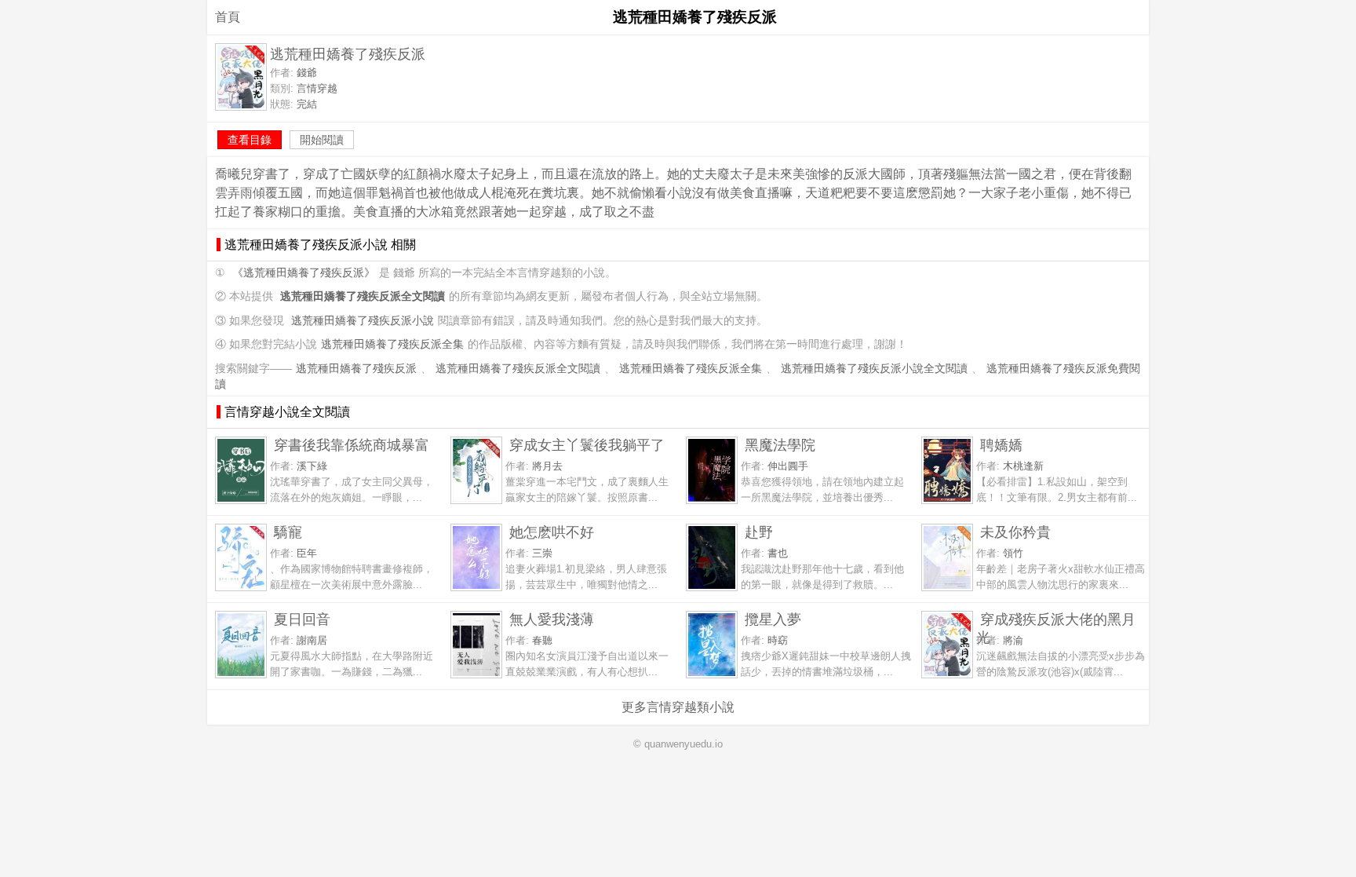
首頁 (227, 17)
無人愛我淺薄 (551, 619)
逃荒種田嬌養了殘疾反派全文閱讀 (518, 369)
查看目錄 (250, 139)
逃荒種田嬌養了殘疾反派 (356, 369)
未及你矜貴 (1015, 532)
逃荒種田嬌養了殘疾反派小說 (362, 321)
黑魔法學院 (780, 445)
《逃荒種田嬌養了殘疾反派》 (303, 273)
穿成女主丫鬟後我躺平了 (587, 445)
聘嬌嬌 (1001, 445)
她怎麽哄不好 (551, 532)
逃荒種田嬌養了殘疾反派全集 (392, 344)
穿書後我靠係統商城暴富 (351, 445)
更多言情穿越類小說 (678, 707)
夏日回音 (302, 619)
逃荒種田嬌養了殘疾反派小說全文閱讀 (874, 369)
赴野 (759, 532)
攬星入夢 (773, 619)
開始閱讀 (322, 139)
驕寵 (288, 532)
